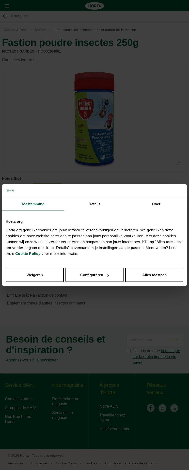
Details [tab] (95, 204)
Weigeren (35, 275)
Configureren (91, 275)
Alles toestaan (154, 275)
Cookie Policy (28, 253)
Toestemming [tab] (33, 204)
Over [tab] (156, 204)
